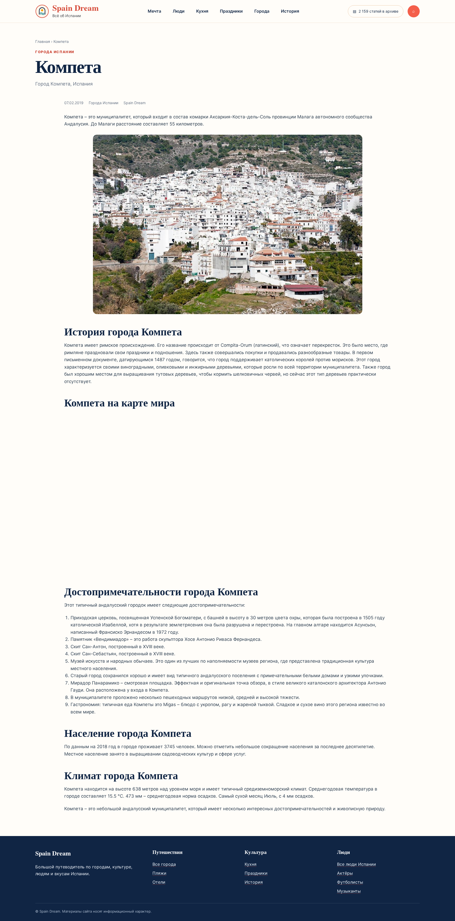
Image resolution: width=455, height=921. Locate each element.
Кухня (202, 11)
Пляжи (159, 873)
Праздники (231, 11)
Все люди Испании (356, 864)
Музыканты (349, 891)
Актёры (345, 873)
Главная (42, 41)
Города (261, 11)
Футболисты (350, 882)
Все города (164, 864)
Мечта (154, 11)
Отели (158, 882)
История (290, 11)
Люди (179, 11)
